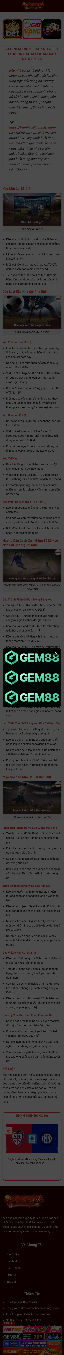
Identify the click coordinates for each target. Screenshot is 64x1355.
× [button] (56, 653)
